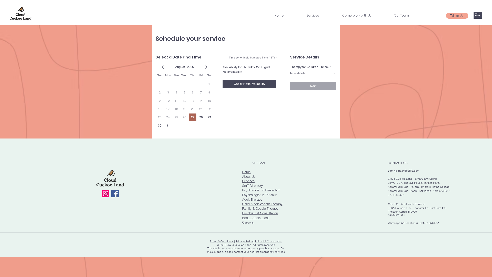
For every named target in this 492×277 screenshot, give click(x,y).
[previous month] (162, 67)
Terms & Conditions (222, 241)
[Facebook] (115, 193)
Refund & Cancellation (268, 241)
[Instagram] (105, 193)
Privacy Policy (244, 241)
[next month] (206, 67)
